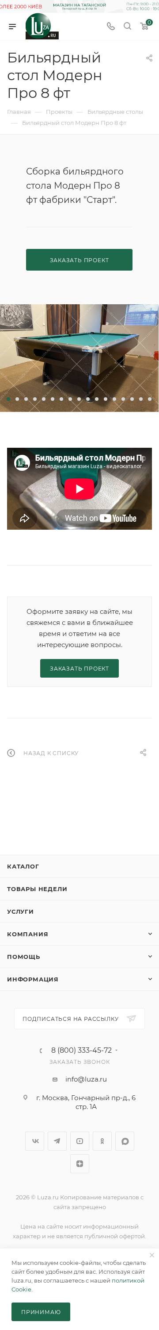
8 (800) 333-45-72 (81, 1050)
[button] (8, 399)
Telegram (57, 1141)
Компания (27, 934)
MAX (124, 1141)
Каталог (23, 866)
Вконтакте (34, 1141)
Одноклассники (102, 1141)
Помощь (23, 956)
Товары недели (37, 888)
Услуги (20, 911)
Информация (33, 979)
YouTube (79, 1141)
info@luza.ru (86, 1079)
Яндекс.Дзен (79, 1163)
